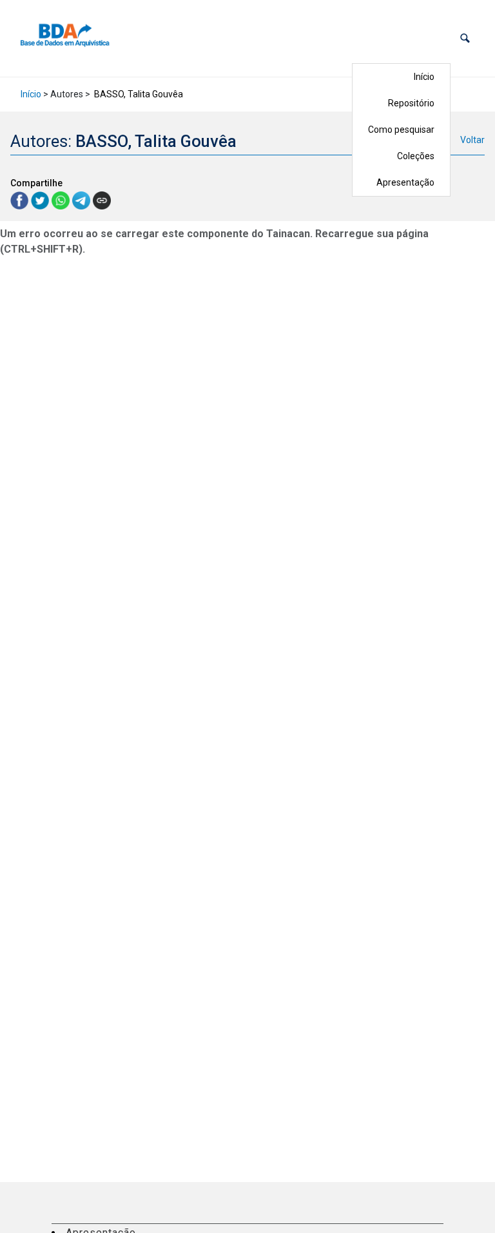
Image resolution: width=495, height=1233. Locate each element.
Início (424, 77)
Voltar (472, 140)
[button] (465, 38)
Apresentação (405, 182)
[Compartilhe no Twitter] (41, 199)
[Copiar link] (102, 200)
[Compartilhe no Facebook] (20, 199)
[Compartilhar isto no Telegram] (82, 199)
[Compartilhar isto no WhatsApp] (62, 199)
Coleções (415, 156)
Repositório (411, 103)
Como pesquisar (401, 129)
